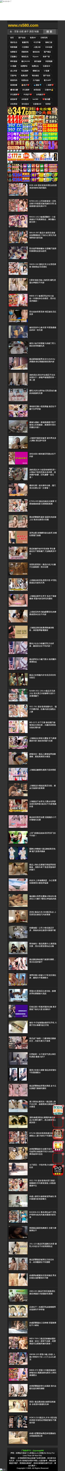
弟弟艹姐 (46, 57)
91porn (35, 57)
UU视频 (13, 66)
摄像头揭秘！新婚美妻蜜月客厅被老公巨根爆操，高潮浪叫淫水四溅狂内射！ (42, 424)
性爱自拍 (24, 80)
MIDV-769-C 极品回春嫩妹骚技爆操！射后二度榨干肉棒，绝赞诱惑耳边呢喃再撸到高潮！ (42, 1341)
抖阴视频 (48, 61)
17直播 (46, 71)
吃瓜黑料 (24, 71)
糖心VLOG (25, 61)
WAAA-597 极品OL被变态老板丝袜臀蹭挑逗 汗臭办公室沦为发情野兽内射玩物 (42, 235)
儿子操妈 (36, 80)
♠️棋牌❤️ (50, 85)
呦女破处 (35, 75)
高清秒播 (13, 85)
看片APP (47, 80)
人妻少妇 (37, 47)
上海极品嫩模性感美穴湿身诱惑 (42, 770)
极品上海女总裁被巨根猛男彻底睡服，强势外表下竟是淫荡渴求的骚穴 (42, 867)
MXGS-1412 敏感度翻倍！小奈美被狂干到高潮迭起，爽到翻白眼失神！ (42, 219)
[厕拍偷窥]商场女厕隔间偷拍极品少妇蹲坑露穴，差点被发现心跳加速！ (42, 1120)
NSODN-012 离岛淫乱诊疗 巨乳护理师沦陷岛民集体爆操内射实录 (42, 1214)
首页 (12, 38)
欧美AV (33, 38)
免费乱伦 (35, 66)
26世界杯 (13, 104)
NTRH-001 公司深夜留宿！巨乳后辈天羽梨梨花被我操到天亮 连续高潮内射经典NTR (42, 203)
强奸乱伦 (13, 42)
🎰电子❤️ (25, 85)
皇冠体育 (13, 99)
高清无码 (13, 80)
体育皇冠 (37, 90)
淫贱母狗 (24, 52)
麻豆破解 (37, 61)
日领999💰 (49, 90)
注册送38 (46, 66)
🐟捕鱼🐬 (37, 85)
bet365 (35, 99)
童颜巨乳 (25, 42)
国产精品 (47, 52)
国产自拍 (21, 38)
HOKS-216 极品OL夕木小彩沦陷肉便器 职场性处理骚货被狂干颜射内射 (43, 1420)
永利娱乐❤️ (40, 94)
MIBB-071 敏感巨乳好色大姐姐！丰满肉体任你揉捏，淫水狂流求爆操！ (42, 298)
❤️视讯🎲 (46, 99)
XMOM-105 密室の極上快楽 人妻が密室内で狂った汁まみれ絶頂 (42, 1357)
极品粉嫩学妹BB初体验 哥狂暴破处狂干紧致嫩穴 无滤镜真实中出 (42, 551)
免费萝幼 (24, 66)
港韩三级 (48, 42)
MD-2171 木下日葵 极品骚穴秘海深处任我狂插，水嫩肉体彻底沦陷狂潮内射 (42, 725)
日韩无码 (44, 38)
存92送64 (25, 104)
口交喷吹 (25, 47)
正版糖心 (13, 57)
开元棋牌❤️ (14, 94)
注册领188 (37, 104)
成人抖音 (13, 71)
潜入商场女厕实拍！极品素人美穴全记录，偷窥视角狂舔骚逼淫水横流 (42, 1104)
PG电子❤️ (28, 94)
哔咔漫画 (13, 61)
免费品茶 (24, 75)
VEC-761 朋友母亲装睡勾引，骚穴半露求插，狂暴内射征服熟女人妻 (43, 709)
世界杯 (48, 104)
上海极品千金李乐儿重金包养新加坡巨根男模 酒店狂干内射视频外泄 (42, 804)
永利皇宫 (24, 99)
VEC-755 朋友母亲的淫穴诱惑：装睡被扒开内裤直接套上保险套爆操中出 (43, 1183)
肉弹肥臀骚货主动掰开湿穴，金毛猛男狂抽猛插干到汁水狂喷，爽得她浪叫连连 (42, 1151)
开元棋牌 (25, 90)
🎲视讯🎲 (14, 90)
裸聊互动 (36, 71)
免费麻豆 (13, 52)
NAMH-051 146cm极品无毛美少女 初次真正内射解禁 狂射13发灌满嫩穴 (42, 693)
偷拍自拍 (36, 52)
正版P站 (13, 75)
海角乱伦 (24, 57)
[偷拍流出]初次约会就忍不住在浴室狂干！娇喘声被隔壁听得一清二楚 (42, 377)
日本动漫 (48, 47)
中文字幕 (37, 42)
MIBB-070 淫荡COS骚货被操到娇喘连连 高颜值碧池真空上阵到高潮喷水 (42, 1372)
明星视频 (13, 47)
